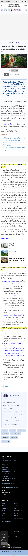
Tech (15, 506)
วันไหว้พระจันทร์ (5, 434)
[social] (17, 1)
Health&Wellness (18, 511)
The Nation (4, 529)
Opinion (16, 516)
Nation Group (17, 529)
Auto (15, 508)
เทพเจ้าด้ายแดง (14, 438)
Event (3, 518)
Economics (4, 503)
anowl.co (7, 386)
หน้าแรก (11, 42)
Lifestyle (17, 42)
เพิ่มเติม (5, 541)
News (3, 516)
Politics (3, 513)
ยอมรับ (4, 543)
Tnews (15, 536)
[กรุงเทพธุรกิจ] (14, 5)
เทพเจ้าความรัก (5, 438)
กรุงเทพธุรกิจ (17, 531)
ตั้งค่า (4, 546)
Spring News (17, 534)
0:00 (4, 10)
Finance (16, 503)
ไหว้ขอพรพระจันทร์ (6, 441)
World (3, 511)
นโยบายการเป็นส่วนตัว (19, 518)
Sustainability (5, 508)
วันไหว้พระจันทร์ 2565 (15, 434)
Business (4, 506)
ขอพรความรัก (12, 430)
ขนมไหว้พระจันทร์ (21, 430)
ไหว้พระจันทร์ (4, 430)
